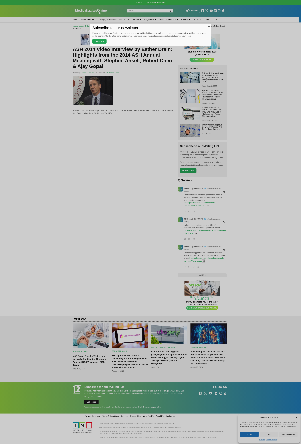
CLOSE (207, 26)
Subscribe (99, 41)
